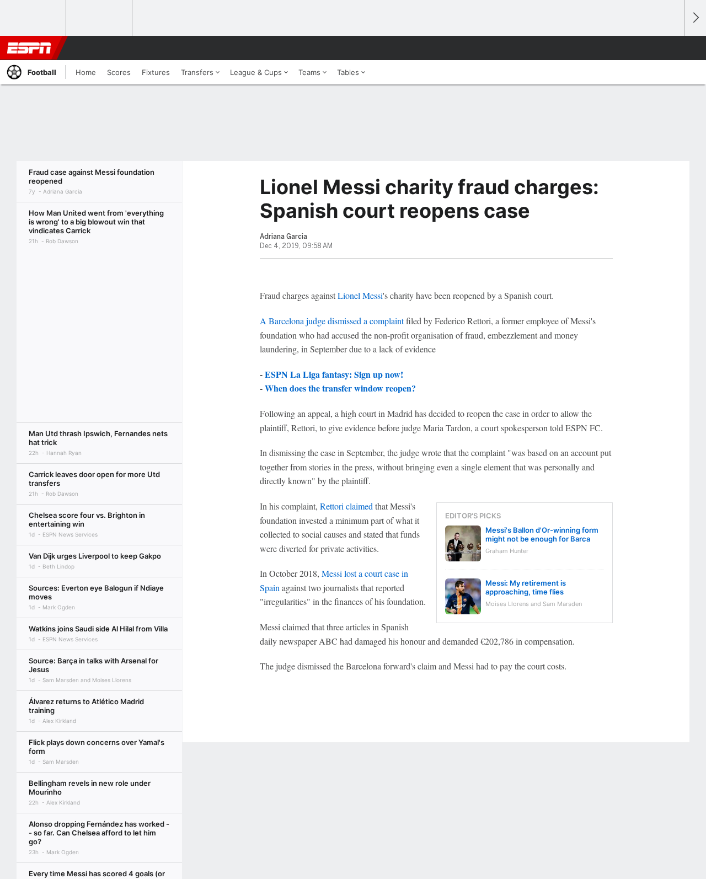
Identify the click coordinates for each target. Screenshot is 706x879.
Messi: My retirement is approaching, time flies (525, 587)
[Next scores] (695, 18)
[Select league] (34, 18)
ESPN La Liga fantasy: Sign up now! (334, 374)
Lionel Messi (360, 295)
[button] (670, 48)
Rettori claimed (346, 506)
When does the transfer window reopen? (340, 388)
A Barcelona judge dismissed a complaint (332, 320)
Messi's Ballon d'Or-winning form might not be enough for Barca (541, 534)
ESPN (29, 48)
